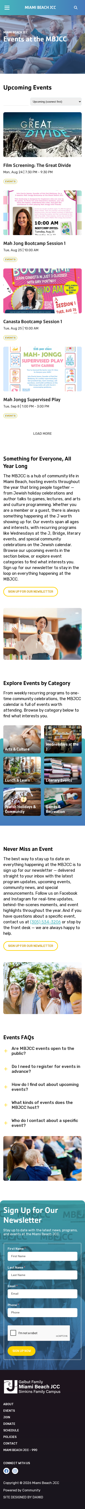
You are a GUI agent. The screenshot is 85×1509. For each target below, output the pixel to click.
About (8, 1404)
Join (6, 1417)
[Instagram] (15, 1471)
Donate (9, 1424)
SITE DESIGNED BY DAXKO (23, 1497)
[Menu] (7, 7)
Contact (10, 1443)
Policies (10, 1437)
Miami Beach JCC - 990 (20, 1450)
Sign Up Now (21, 1351)
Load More (42, 433)
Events (9, 1411)
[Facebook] (6, 1471)
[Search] (76, 8)
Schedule (11, 1430)
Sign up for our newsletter (30, 591)
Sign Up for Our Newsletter (30, 946)
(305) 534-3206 (45, 921)
